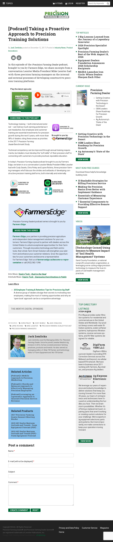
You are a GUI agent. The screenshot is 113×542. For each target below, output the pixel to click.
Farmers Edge (19, 224)
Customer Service (89, 528)
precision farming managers (24, 329)
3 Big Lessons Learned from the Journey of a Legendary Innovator (94, 39)
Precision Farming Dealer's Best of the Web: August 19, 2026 (93, 54)
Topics (9, 3)
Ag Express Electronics (100, 378)
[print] (19, 58)
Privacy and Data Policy (69, 528)
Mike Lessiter (32, 326)
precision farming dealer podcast (57, 326)
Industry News (60, 48)
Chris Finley (26, 323)
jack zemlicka (55, 323)
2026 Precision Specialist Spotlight (92, 46)
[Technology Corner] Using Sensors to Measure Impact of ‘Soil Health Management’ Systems (93, 252)
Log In (70, 3)
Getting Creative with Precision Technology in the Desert (94, 136)
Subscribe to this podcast (24, 118)
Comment (13, 482)
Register (80, 3)
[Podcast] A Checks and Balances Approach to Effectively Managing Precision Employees (22, 387)
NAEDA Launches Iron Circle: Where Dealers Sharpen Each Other (90, 74)
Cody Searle (40, 323)
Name (11, 451)
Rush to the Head (38, 274)
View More (83, 159)
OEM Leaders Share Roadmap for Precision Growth (91, 145)
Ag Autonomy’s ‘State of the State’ (94, 153)
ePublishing (40, 535)
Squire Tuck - (25, 274)
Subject (11, 472)
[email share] (13, 58)
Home (61, 532)
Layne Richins (17, 326)
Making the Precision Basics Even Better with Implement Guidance (91, 189)
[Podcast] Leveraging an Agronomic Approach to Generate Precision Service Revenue (24, 397)
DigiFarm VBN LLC (99, 346)
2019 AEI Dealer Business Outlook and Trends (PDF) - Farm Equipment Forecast (24, 433)
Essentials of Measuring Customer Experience (92, 197)
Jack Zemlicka (16, 48)
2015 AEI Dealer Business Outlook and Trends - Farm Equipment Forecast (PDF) (24, 425)
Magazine (104, 528)
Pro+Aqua (85, 311)
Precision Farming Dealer (100, 91)
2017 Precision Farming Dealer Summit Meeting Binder (23, 417)
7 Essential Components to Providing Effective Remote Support (93, 204)
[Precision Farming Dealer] (82, 97)
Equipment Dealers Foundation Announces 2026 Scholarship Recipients (91, 64)
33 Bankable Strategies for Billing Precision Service (93, 182)
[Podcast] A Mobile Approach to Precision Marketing (22, 377)
